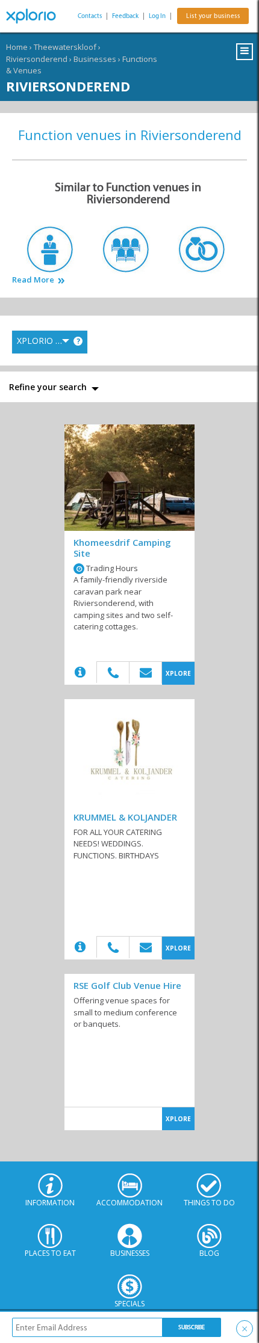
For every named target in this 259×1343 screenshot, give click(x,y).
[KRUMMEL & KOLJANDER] (129, 752)
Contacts (90, 16)
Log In (157, 16)
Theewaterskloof (65, 46)
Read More (33, 280)
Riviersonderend (36, 59)
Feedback (125, 16)
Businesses (94, 59)
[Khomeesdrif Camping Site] (129, 477)
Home (17, 46)
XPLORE (178, 673)
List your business (213, 16)
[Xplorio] (36, 16)
